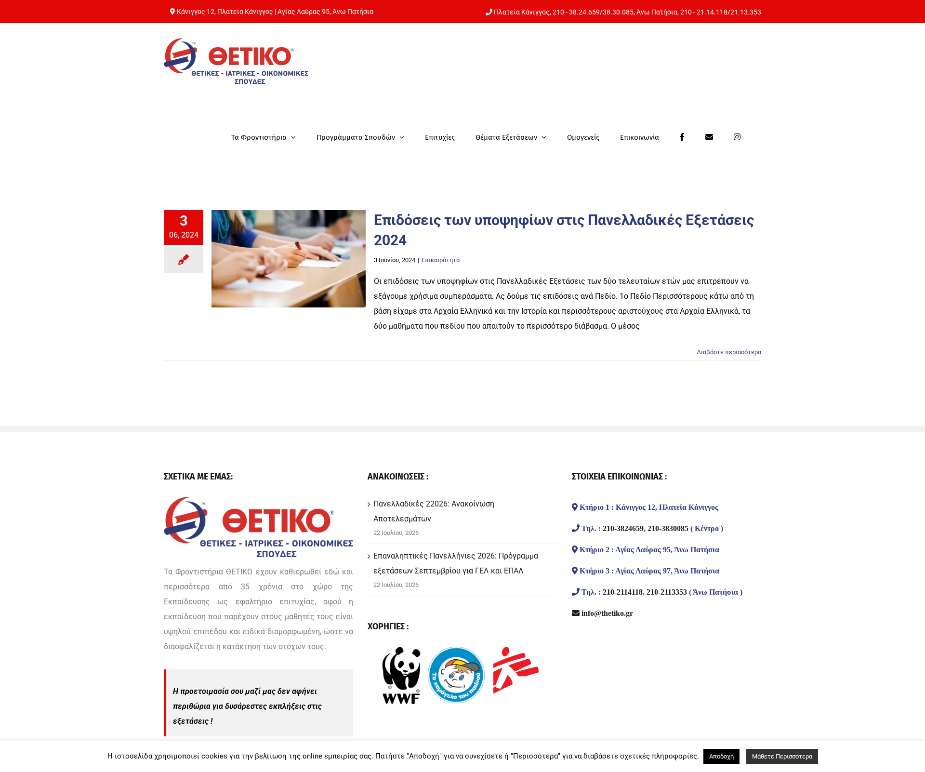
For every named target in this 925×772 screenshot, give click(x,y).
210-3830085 (668, 528)
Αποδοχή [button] (721, 756)
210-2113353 (667, 592)
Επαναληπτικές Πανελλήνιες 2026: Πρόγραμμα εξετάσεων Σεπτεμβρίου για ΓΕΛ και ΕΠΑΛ (455, 563)
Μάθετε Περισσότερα (782, 756)
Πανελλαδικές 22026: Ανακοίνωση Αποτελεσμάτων (433, 511)
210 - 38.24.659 (576, 12)
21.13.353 (745, 12)
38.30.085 (618, 12)
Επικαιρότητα (441, 260)
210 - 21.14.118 (703, 12)
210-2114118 (623, 592)
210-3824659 (623, 528)
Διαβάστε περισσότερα (729, 352)
